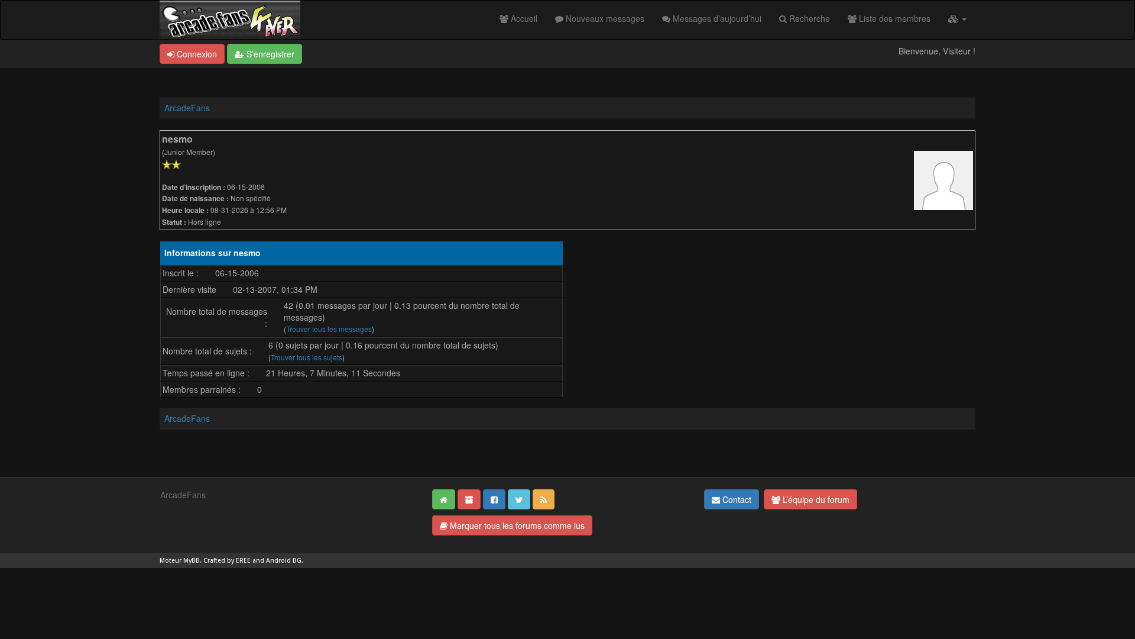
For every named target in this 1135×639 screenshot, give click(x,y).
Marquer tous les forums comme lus (516, 525)
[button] (957, 18)
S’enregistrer (269, 54)
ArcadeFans (187, 108)
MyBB (191, 560)
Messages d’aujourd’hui (715, 18)
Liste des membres (893, 18)
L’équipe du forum (814, 499)
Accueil (522, 18)
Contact (735, 499)
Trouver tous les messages (329, 329)
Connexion (195, 54)
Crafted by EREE (227, 560)
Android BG (283, 560)
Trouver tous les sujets (306, 357)
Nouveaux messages (603, 18)
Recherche (808, 18)
